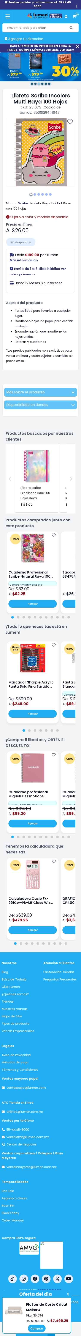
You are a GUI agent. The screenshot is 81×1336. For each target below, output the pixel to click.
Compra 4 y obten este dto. (26, 584)
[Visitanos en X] (57, 1279)
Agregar (33, 603)
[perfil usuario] (66, 17)
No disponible (20, 242)
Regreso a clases (14, 1198)
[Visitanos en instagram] (23, 1279)
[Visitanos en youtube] (68, 1279)
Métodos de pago (15, 1062)
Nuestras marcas (14, 1009)
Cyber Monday (13, 1220)
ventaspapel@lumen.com (26, 1088)
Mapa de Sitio (12, 1016)
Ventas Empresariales (18, 1031)
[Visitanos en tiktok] (12, 1279)
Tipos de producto (15, 1023)
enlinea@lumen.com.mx (24, 1112)
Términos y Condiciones (20, 1070)
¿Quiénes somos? (15, 994)
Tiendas (8, 1001)
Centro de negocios (21, 1144)
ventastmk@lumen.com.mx (27, 1137)
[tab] (12, 617)
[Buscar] (71, 28)
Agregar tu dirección (25, 38)
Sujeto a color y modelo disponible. (39, 217)
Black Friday (10, 1213)
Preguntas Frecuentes (60, 979)
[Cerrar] (77, 47)
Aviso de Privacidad (16, 1055)
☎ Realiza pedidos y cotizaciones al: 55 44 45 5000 (38, 4)
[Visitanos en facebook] (35, 1279)
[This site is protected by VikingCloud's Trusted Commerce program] (51, 1255)
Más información (24, 260)
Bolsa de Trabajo (14, 979)
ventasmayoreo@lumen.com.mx (31, 1167)
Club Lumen (11, 987)
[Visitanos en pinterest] (46, 1279)
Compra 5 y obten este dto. (26, 804)
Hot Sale (8, 1191)
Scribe (23, 203)
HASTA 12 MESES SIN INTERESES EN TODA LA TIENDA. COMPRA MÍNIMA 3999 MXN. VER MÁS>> (40, 48)
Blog (5, 972)
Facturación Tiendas (58, 972)
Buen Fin (8, 1206)
